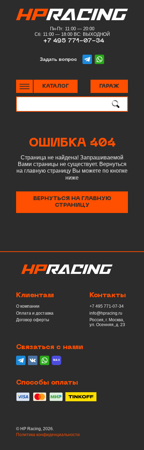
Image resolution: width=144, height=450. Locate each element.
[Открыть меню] (24, 86)
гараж (109, 86)
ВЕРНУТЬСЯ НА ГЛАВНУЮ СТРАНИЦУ (72, 202)
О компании (27, 306)
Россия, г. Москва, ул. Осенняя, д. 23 (107, 322)
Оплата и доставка (34, 313)
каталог (55, 86)
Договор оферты (32, 319)
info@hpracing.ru (105, 313)
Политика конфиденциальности (48, 434)
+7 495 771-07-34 (73, 41)
